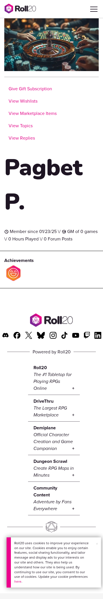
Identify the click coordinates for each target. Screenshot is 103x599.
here (17, 581)
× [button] (97, 544)
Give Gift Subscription (30, 88)
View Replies (22, 138)
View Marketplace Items (33, 113)
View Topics (21, 125)
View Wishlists (23, 101)
